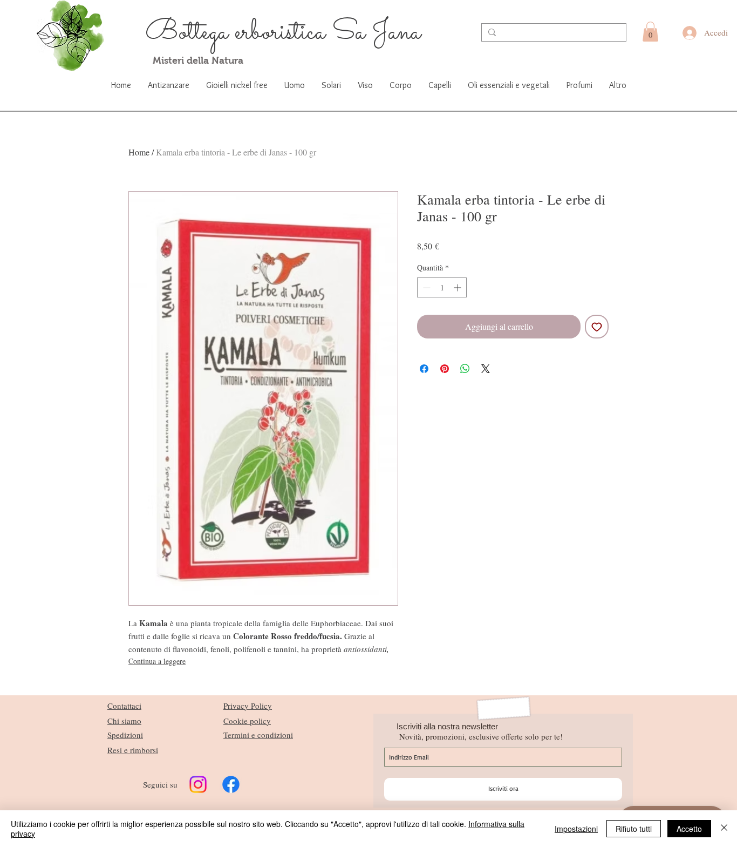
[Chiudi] (724, 828)
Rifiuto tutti (634, 828)
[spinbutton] (442, 287)
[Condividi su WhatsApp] (465, 368)
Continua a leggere (157, 661)
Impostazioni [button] (576, 828)
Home (138, 152)
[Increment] (458, 287)
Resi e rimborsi (132, 749)
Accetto (689, 828)
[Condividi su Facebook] (424, 368)
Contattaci (124, 705)
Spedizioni (125, 734)
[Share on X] (485, 368)
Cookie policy (247, 720)
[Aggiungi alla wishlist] (597, 326)
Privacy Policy (247, 705)
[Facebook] (231, 784)
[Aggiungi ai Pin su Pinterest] (444, 368)
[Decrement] (425, 287)
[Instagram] (198, 784)
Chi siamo (124, 720)
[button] (650, 32)
